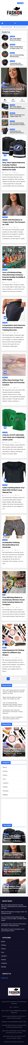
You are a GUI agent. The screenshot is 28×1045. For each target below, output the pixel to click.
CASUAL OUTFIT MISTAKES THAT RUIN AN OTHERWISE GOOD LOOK (13, 437)
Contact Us (4, 978)
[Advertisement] (15, 810)
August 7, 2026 (8, 172)
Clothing (12, 36)
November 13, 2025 (9, 657)
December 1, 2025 (9, 550)
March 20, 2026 (8, 387)
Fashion (5, 775)
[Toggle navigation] (15, 23)
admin (17, 93)
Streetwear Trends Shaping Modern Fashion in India (14, 1021)
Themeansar (14, 1003)
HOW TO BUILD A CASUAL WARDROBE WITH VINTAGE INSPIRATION (14, 1011)
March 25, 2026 (8, 93)
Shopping (5, 791)
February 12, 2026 (9, 495)
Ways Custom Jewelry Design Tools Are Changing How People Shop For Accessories (14, 1031)
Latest (5, 101)
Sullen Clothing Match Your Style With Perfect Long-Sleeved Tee (13, 490)
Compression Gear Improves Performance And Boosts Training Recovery (16, 66)
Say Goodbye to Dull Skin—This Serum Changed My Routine (13, 751)
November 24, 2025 (9, 607)
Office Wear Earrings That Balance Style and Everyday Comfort (13, 382)
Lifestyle (12, 52)
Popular (13, 101)
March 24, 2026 (8, 332)
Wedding (5, 794)
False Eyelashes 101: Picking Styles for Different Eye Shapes (13, 652)
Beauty (4, 647)
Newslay (23, 1001)
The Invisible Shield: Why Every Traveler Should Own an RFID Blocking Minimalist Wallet (14, 1026)
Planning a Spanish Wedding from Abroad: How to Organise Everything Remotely (14, 1017)
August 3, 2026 (8, 227)
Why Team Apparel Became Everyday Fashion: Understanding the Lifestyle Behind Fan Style (18, 109)
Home (10, 1007)
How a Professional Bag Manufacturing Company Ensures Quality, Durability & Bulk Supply (17, 125)
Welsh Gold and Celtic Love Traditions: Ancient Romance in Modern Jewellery (14, 1037)
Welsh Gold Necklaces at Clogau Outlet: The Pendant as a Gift (16, 48)
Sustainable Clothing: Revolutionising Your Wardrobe (11, 544)
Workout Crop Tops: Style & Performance (14, 1041)
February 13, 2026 (9, 442)
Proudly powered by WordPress (9, 1001)
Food (4, 594)
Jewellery (12, 44)
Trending (22, 101)
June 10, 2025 (9, 753)
